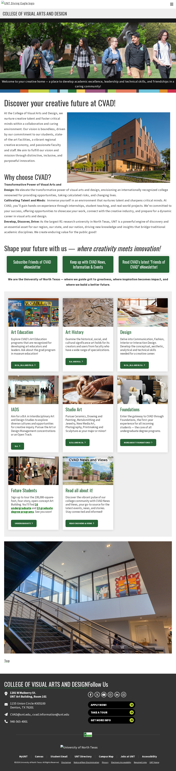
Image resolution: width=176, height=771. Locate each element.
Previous (5, 56)
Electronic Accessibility (121, 762)
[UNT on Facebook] (90, 694)
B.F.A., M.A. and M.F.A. (133, 365)
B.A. (17, 446)
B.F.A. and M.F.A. (76, 442)
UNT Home (154, 762)
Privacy (105, 762)
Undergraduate (23, 523)
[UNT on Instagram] (110, 694)
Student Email (59, 756)
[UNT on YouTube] (103, 694)
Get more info (101, 720)
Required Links (140, 762)
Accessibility (149, 756)
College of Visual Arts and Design (35, 13)
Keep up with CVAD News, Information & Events (88, 264)
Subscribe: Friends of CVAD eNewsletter (32, 264)
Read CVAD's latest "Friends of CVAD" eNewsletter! (144, 264)
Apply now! (99, 705)
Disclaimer (66, 762)
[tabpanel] (88, 56)
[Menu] (171, 4)
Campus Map (106, 756)
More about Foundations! (137, 442)
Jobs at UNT (128, 756)
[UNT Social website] (123, 694)
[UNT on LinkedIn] (117, 694)
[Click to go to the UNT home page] (17, 4)
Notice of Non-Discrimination (86, 762)
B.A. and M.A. (75, 361)
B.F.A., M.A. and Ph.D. (24, 365)
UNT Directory (83, 756)
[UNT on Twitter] (97, 694)
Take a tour (99, 712)
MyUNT (23, 756)
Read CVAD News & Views (80, 523)
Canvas (39, 756)
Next (171, 56)
